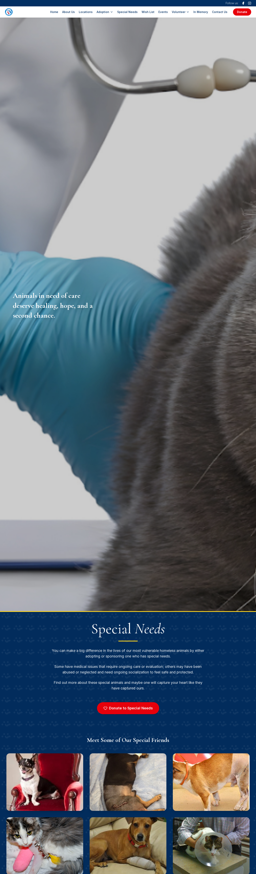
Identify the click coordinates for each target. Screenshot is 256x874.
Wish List (148, 12)
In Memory (200, 12)
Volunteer (178, 12)
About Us (68, 12)
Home (54, 12)
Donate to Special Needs (131, 708)
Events (163, 12)
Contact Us (219, 12)
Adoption (103, 12)
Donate (242, 12)
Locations (86, 12)
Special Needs (127, 12)
